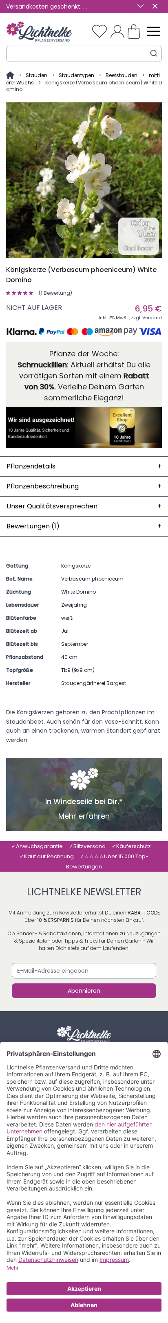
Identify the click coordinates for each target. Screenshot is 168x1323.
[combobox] (84, 54)
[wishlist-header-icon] (99, 31)
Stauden (36, 75)
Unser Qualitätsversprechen (84, 506)
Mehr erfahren (84, 816)
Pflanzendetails (84, 466)
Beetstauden (121, 75)
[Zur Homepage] (10, 75)
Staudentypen (76, 75)
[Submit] (154, 53)
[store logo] (39, 31)
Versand (152, 317)
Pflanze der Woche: (84, 354)
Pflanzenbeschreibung (84, 486)
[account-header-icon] (117, 31)
